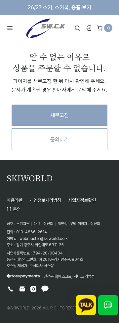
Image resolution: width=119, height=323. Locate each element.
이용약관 (14, 200)
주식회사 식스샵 (41, 265)
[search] (77, 28)
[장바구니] (100, 28)
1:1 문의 (14, 209)
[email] (22, 289)
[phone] (11, 289)
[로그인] (88, 28)
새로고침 (59, 115)
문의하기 (59, 139)
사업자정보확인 (82, 200)
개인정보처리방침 (45, 200)
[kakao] (45, 289)
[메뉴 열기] (12, 28)
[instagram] (33, 289)
